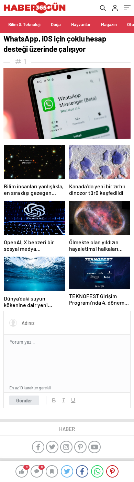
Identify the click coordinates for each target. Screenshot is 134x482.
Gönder (24, 400)
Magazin (109, 24)
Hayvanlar (81, 24)
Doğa (56, 24)
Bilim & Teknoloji (24, 24)
